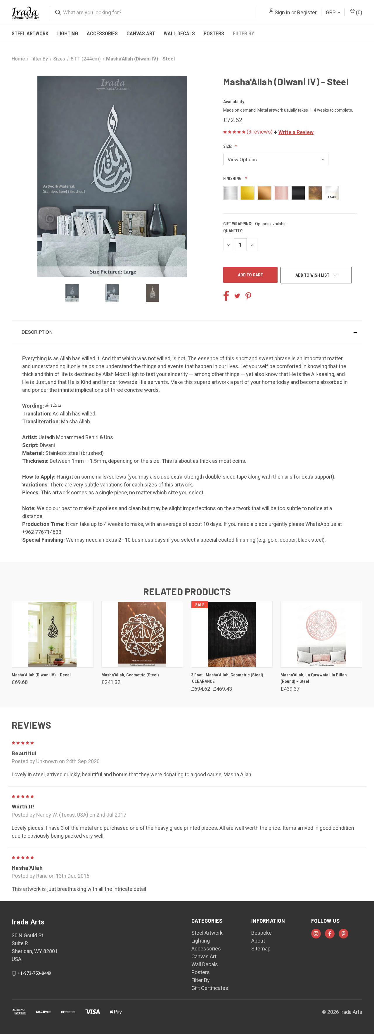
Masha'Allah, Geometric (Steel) (130, 675)
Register (307, 12)
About (258, 941)
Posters (214, 33)
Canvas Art (141, 33)
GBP (331, 12)
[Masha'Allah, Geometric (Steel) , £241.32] (142, 634)
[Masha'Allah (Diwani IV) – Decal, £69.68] (52, 634)
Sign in (282, 12)
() (358, 12)
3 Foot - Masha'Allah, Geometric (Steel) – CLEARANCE (228, 678)
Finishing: (233, 178)
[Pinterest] (248, 296)
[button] (294, 132)
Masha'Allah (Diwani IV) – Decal (41, 675)
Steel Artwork (30, 33)
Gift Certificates (209, 988)
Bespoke (261, 933)
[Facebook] (226, 296)
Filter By (243, 33)
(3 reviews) (260, 132)
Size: (228, 146)
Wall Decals (179, 33)
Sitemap (261, 948)
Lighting (67, 33)
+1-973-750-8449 (34, 973)
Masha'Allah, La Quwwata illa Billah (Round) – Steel (313, 678)
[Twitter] (237, 296)
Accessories (102, 33)
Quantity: (233, 230)
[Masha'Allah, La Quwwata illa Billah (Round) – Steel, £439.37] (321, 634)
